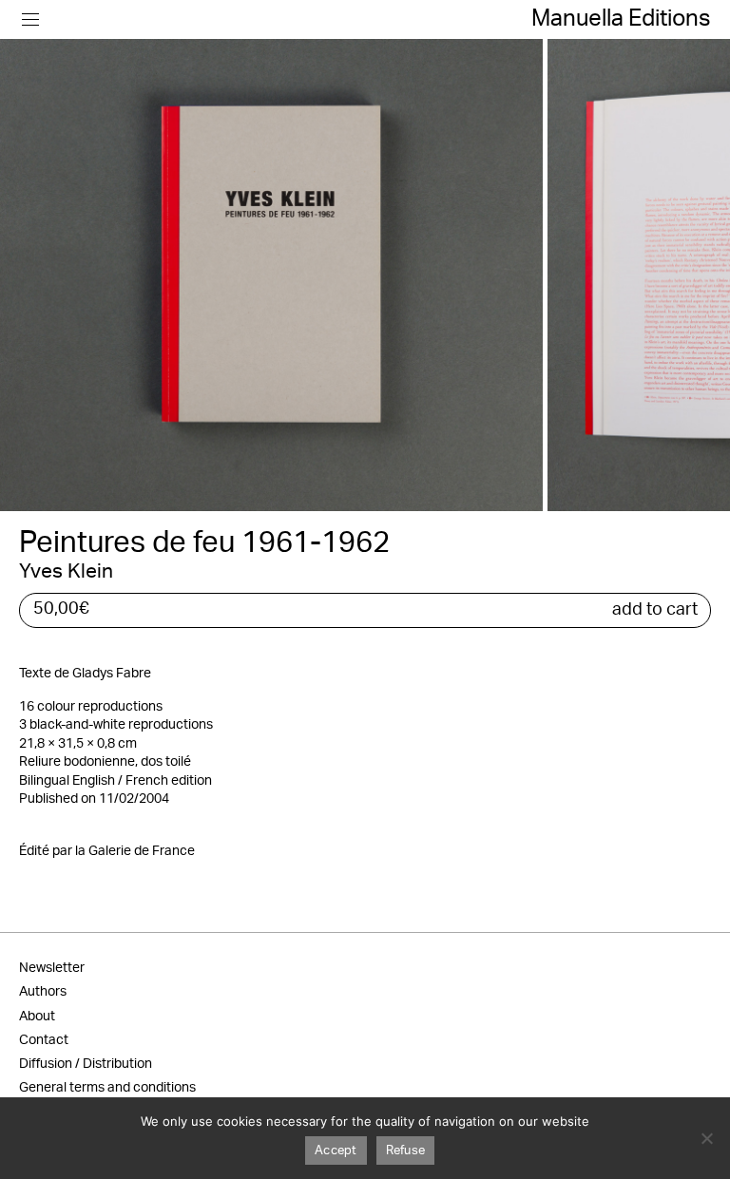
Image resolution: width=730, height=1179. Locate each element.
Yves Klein (66, 571)
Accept (336, 1151)
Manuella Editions (621, 19)
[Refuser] (706, 1138)
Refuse (406, 1151)
